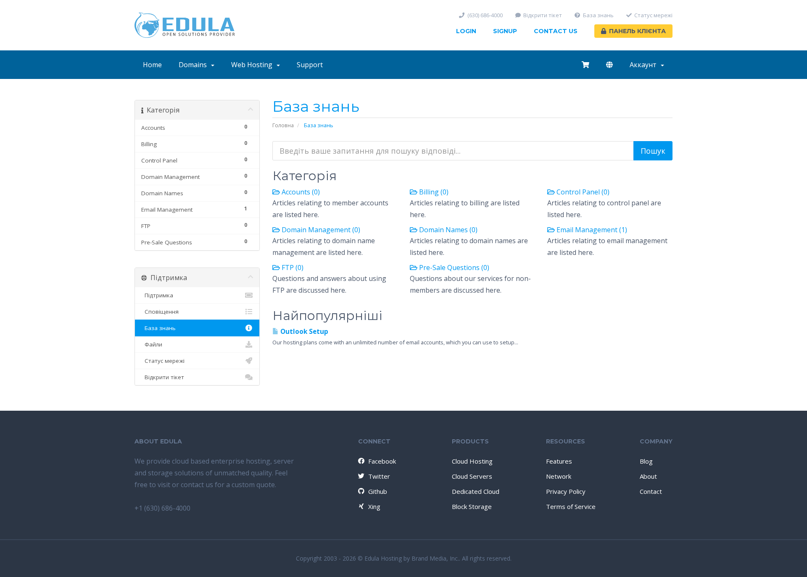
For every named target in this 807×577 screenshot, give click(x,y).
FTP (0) (291, 267)
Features (559, 461)
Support (310, 64)
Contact (651, 491)
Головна (283, 125)
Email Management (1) (591, 229)
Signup (505, 31)
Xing (374, 506)
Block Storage (472, 506)
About (648, 476)
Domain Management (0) (320, 229)
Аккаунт (645, 64)
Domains (194, 64)
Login (466, 31)
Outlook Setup (303, 331)
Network (558, 476)
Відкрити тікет (542, 15)
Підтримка (157, 295)
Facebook (382, 461)
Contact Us (556, 31)
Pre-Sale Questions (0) (453, 267)
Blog (646, 461)
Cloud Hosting (472, 461)
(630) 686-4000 (485, 15)
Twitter (379, 476)
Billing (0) (432, 192)
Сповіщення (160, 311)
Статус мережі (653, 15)
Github (377, 491)
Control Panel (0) (582, 192)
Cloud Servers (472, 476)
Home (152, 64)
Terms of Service (571, 506)
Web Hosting (253, 64)
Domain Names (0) (447, 229)
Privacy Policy (565, 491)
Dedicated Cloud (475, 491)
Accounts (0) (300, 192)
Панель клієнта (637, 31)
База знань (598, 15)
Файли (151, 344)
